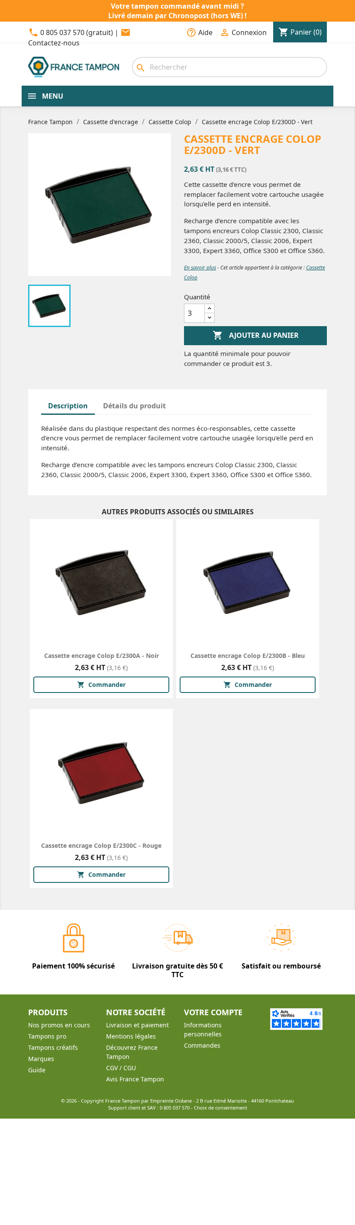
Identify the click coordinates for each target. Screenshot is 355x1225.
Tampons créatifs (53, 1047)
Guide (36, 1070)
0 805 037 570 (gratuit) (76, 32)
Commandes (202, 1045)
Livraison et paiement (137, 1025)
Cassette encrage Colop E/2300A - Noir (101, 655)
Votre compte (213, 1012)
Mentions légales (131, 1036)
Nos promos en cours (59, 1025)
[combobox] (229, 67)
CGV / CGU (121, 1068)
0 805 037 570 (175, 1107)
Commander (101, 684)
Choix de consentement (220, 1107)
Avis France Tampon (135, 1079)
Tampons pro (47, 1036)
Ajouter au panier (256, 335)
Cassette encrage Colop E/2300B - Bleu (247, 655)
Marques (41, 1059)
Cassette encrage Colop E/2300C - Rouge (101, 845)
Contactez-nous (54, 43)
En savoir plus (200, 267)
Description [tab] (68, 405)
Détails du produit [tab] (134, 405)
